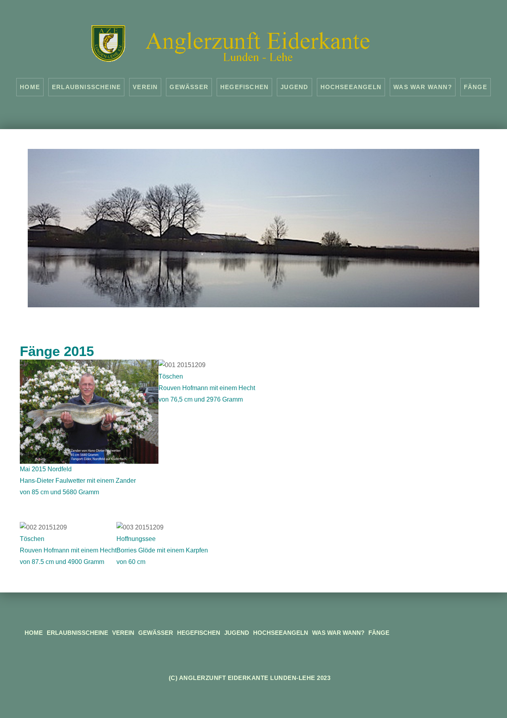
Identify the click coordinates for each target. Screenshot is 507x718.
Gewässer (189, 87)
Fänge (475, 87)
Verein (145, 87)
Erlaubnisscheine (86, 87)
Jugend (294, 87)
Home (30, 87)
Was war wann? (422, 87)
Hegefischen (244, 87)
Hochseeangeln (351, 87)
